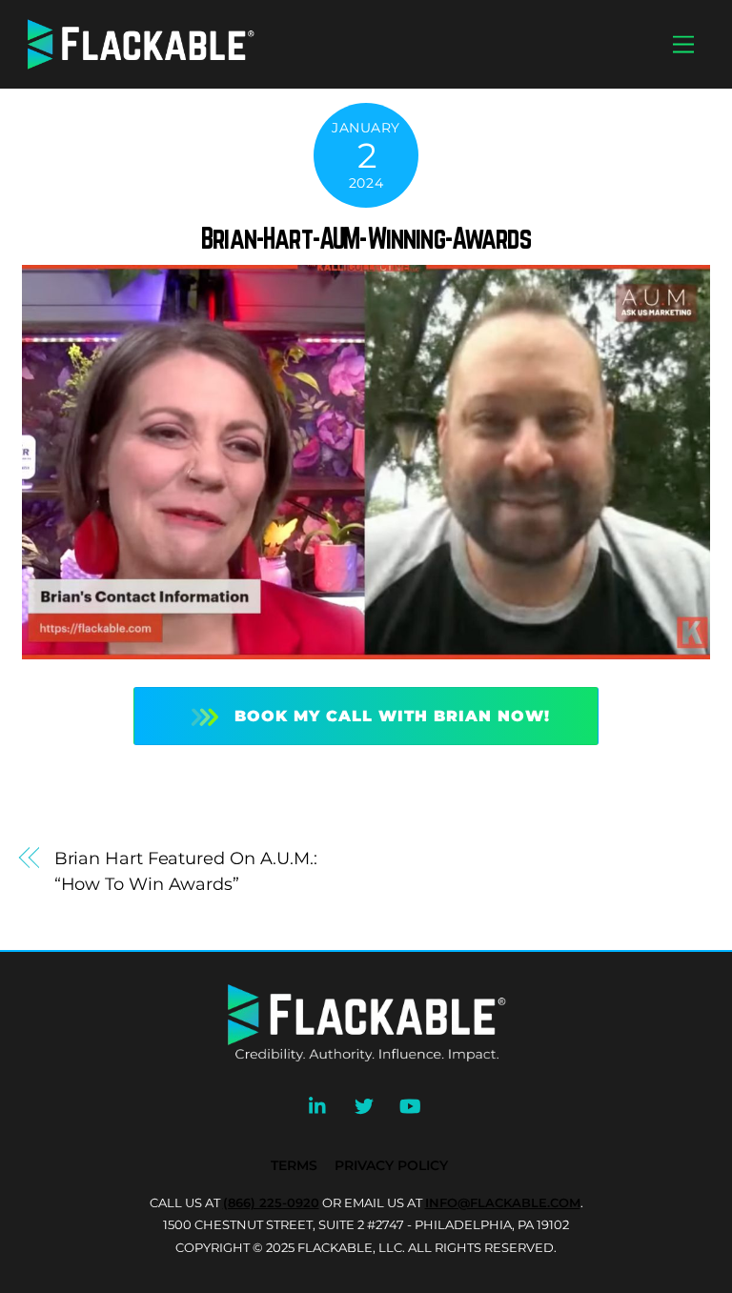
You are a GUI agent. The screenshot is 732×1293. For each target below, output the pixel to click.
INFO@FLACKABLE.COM (502, 1202)
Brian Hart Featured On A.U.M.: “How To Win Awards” (185, 870)
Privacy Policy (391, 1165)
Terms (294, 1165)
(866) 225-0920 (271, 1202)
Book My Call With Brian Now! (392, 716)
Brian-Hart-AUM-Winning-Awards (366, 238)
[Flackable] (141, 66)
